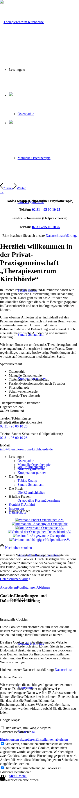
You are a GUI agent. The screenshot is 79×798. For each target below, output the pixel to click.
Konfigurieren (26, 587)
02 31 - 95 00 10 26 (13, 438)
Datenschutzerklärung (15, 579)
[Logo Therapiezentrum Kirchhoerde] (22, 22)
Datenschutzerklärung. (61, 235)
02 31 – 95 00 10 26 (46, 227)
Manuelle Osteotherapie (34, 465)
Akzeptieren (8, 587)
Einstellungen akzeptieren (18, 739)
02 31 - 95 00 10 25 (13, 426)
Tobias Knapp (27, 480)
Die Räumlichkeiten (31, 492)
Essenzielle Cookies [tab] (14, 619)
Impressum (16, 508)
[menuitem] (48, 158)
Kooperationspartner (32, 472)
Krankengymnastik (31, 469)
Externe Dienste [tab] (11, 677)
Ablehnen (43, 587)
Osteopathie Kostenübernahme (39, 500)
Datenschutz (17, 512)
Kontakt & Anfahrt (22, 504)
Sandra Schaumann (31, 484)
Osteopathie (26, 461)
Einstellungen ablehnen (52, 739)
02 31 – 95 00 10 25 (46, 209)
